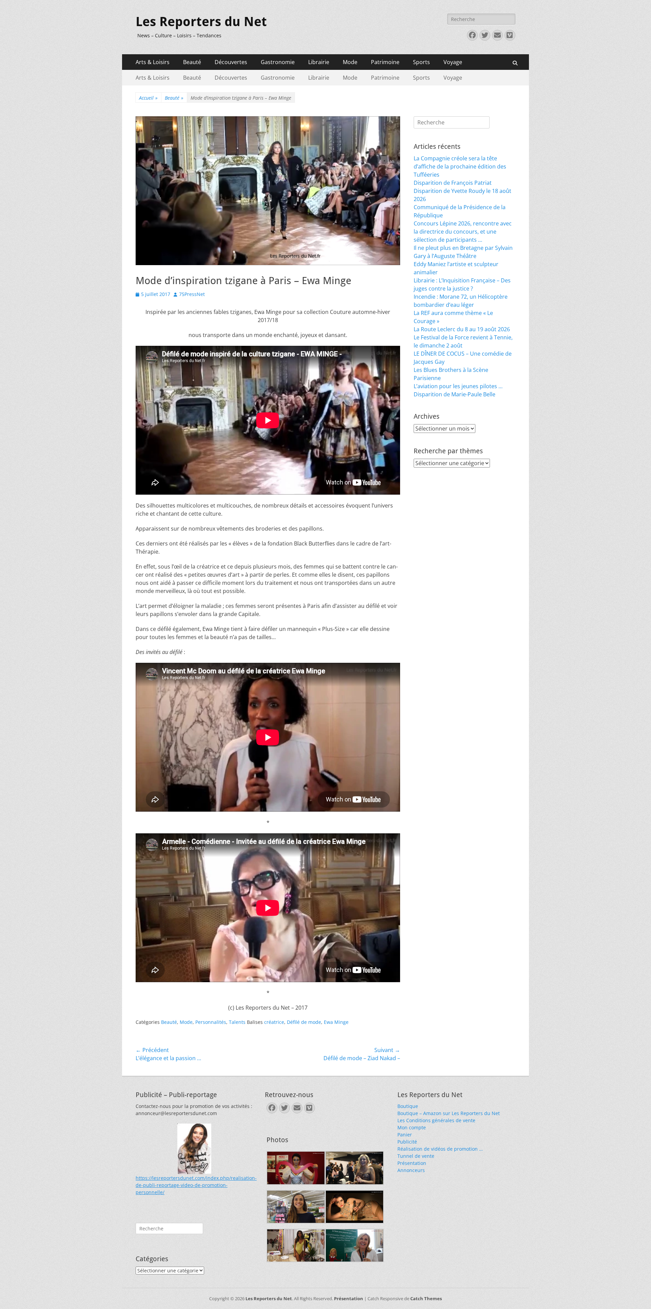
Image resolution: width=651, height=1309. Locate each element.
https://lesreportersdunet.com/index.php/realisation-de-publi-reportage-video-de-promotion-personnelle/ (196, 1185)
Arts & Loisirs (153, 62)
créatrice (274, 1022)
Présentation (411, 1163)
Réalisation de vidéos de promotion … (440, 1149)
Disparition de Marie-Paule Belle (454, 394)
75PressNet (192, 294)
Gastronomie (278, 62)
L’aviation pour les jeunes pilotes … (458, 386)
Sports (421, 62)
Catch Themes (426, 1298)
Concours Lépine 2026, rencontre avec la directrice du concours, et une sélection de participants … (463, 231)
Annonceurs (411, 1170)
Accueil (148, 98)
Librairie (318, 62)
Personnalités (210, 1022)
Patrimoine (385, 62)
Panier (404, 1134)
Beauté (192, 62)
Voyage (452, 62)
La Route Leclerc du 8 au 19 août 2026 (462, 329)
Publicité (407, 1141)
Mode (350, 62)
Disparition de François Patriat (453, 182)
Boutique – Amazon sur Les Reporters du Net (448, 1113)
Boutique (407, 1106)
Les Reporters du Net (201, 21)
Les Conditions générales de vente (436, 1120)
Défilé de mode (304, 1022)
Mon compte (411, 1127)
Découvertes (231, 62)
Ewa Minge (336, 1022)
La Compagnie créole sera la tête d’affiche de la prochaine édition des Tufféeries (460, 166)
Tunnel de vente (415, 1156)
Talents (237, 1022)
